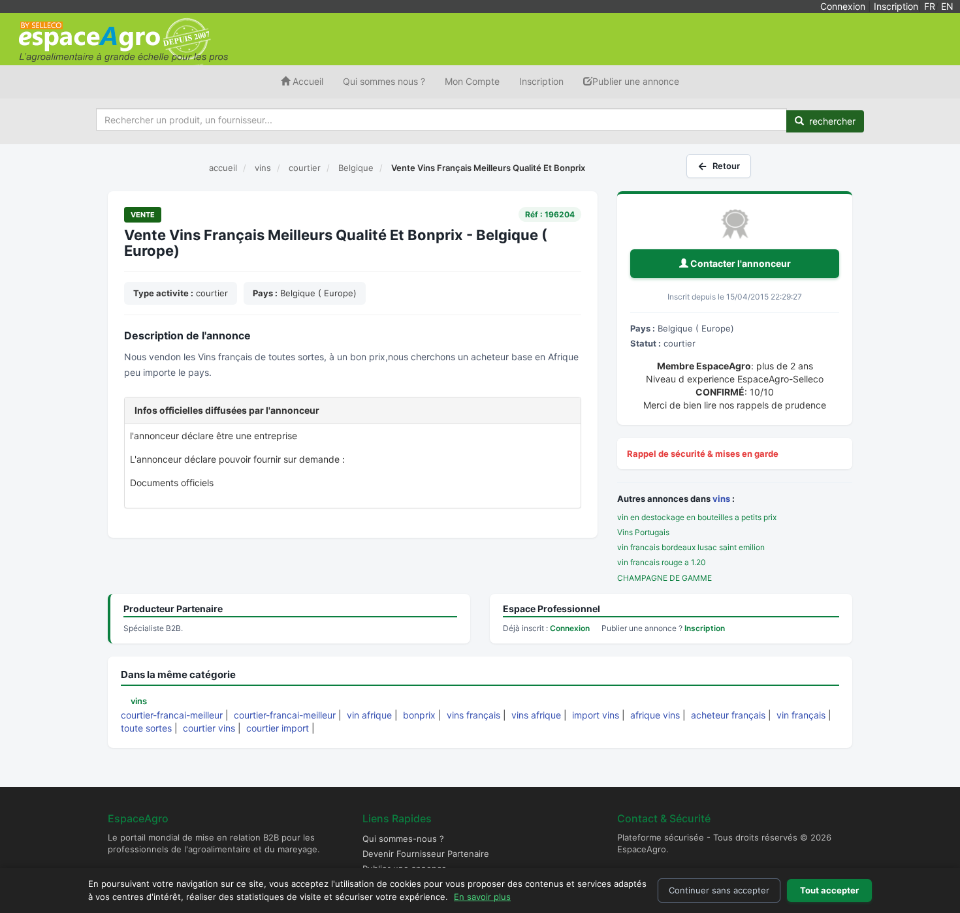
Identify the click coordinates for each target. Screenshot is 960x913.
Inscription (896, 6)
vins (721, 498)
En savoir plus (482, 896)
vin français (800, 714)
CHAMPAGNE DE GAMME (664, 578)
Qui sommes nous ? (384, 81)
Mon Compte (472, 81)
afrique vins (655, 714)
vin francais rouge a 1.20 (661, 562)
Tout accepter (829, 890)
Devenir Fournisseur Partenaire (425, 853)
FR (929, 6)
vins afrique (536, 714)
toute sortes (146, 728)
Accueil (306, 81)
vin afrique (369, 714)
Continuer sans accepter (719, 890)
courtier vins (209, 728)
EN (947, 6)
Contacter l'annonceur (739, 263)
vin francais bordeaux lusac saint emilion (691, 547)
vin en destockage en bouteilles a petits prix (696, 517)
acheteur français (728, 714)
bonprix (419, 714)
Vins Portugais (643, 532)
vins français (473, 714)
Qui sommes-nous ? (403, 838)
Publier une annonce (635, 81)
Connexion (842, 6)
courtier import (277, 728)
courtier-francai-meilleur (172, 714)
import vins (595, 714)
